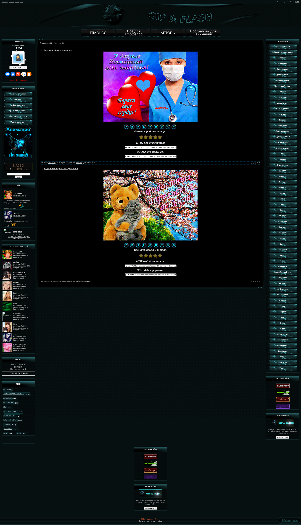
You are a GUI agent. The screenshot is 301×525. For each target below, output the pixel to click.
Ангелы (282, 233)
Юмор (282, 306)
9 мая (282, 328)
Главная (5, 2)
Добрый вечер (282, 80)
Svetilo (19, 433)
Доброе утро (282, 69)
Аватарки (282, 357)
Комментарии (282, 340)
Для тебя (282, 114)
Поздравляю (282, 142)
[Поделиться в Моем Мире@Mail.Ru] (155, 126)
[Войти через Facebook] (13, 74)
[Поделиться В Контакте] (132, 126)
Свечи (282, 154)
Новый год (282, 266)
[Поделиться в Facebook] (126, 126)
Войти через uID (18, 67)
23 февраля (282, 289)
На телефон (282, 345)
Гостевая (18, 99)
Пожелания (51, 163)
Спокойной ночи (282, 86)
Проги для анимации (18, 111)
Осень (282, 210)
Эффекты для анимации (282, 52)
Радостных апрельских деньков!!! (61, 168)
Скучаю (282, 182)
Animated (6, 424)
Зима (282, 193)
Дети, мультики (282, 131)
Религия (282, 283)
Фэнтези (282, 227)
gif (4, 389)
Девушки (282, 120)
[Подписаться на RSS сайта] (173, 126)
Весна (50, 281)
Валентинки (282, 165)
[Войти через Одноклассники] (29, 74)
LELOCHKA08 (8, 415)
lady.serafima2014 (10, 420)
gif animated (7, 429)
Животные (282, 221)
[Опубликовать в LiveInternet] (144, 126)
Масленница (282, 295)
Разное (282, 368)
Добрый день (282, 75)
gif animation (8, 402)
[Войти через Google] (23, 74)
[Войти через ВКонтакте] (7, 74)
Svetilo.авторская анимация (13, 393)
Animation (7, 398)
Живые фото (282, 334)
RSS (297, 2)
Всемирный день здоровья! (58, 50)
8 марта (282, 300)
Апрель (57, 43)
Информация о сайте (18, 116)
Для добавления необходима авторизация (18, 237)
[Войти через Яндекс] (18, 74)
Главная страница (18, 94)
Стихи (282, 244)
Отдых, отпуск (282, 148)
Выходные (282, 97)
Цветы (282, 238)
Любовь (282, 159)
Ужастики (282, 255)
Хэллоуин (282, 250)
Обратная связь (18, 105)
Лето (282, 204)
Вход (22, 2)
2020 (50, 43)
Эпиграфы (282, 362)
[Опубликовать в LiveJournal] (167, 126)
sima (5, 433)
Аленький (79, 163)
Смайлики (282, 351)
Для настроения (282, 109)
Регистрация (14, 2)
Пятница (282, 92)
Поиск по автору (18, 122)
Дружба (282, 171)
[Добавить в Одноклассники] (150, 126)
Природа (282, 216)
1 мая (282, 323)
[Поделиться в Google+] (161, 126)
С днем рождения (282, 137)
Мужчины (282, 125)
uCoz (160, 521)
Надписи (282, 58)
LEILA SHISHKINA (10, 411)
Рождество (282, 278)
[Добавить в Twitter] (138, 126)
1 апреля (282, 312)
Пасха (282, 317)
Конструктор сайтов (147, 521)
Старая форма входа (18, 80)
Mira (4, 407)
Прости (282, 187)
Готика (282, 261)
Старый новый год (282, 272)
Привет (282, 176)
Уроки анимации (282, 46)
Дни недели (282, 103)
